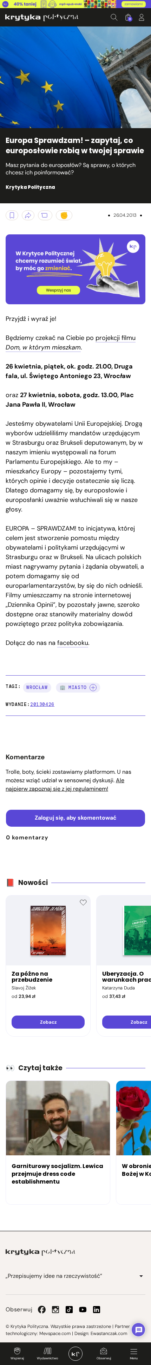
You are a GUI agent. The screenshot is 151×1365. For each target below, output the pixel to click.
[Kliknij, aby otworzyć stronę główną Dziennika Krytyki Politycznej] (75, 1354)
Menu (134, 1358)
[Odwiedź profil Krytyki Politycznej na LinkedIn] (96, 1309)
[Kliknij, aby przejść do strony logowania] (141, 17)
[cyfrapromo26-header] (75, 4)
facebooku (72, 643)
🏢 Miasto (73, 687)
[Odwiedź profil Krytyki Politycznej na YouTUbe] (83, 1309)
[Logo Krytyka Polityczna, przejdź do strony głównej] (41, 17)
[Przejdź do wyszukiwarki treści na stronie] (114, 17)
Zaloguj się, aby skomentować (76, 817)
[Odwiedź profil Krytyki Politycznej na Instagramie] (55, 1309)
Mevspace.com (55, 1333)
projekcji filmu (71, 343)
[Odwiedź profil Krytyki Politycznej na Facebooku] (42, 1309)
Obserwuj (104, 1358)
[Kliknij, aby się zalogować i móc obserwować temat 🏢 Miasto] (93, 687)
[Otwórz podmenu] (141, 1276)
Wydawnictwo (47, 1358)
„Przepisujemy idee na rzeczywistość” (54, 1276)
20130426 (42, 704)
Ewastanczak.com (109, 1333)
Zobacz (48, 1022)
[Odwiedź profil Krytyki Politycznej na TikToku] (69, 1309)
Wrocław (37, 687)
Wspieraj (17, 1358)
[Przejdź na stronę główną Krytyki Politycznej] (40, 1252)
